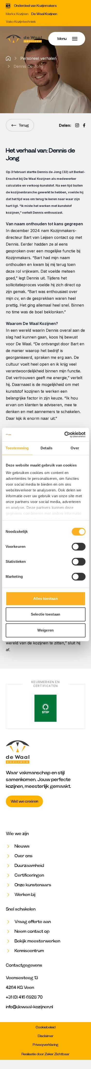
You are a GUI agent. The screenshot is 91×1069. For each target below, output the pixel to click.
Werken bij (25, 895)
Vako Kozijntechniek (21, 21)
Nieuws (22, 846)
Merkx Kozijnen (17, 14)
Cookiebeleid (46, 1027)
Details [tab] (46, 448)
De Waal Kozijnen (44, 14)
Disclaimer (45, 1036)
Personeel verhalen (38, 58)
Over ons (24, 856)
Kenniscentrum (29, 951)
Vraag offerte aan (33, 922)
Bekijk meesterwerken (37, 941)
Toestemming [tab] (17, 448)
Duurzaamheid (29, 866)
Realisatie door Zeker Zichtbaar (45, 1054)
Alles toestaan (45, 598)
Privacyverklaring (45, 1044)
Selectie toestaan (45, 614)
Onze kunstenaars (33, 885)
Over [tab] (75, 448)
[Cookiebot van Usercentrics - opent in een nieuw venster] (64, 434)
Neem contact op (32, 931)
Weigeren (45, 630)
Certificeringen (29, 875)
